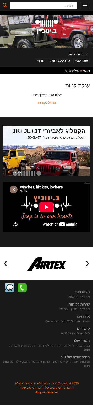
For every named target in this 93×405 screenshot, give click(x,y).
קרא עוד (15, 172)
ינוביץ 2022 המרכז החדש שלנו (62, 321)
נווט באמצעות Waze (9, 288)
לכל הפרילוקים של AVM (75, 333)
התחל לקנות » (46, 102)
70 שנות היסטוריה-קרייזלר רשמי (71, 362)
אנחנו (86, 321)
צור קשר (85, 297)
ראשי (86, 71)
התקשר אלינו (22, 288)
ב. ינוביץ (46, 27)
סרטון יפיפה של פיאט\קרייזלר (33, 362)
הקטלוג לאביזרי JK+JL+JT (48, 131)
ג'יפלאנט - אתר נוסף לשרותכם (56, 345)
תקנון (74, 309)
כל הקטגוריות (61, 60)
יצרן (42, 60)
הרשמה (72, 297)
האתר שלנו (83, 345)
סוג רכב (82, 60)
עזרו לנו (63, 309)
